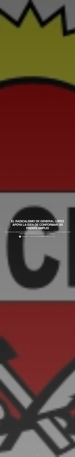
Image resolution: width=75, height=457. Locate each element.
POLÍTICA (38, 236)
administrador (25, 236)
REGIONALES (42, 236)
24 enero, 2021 (32, 236)
